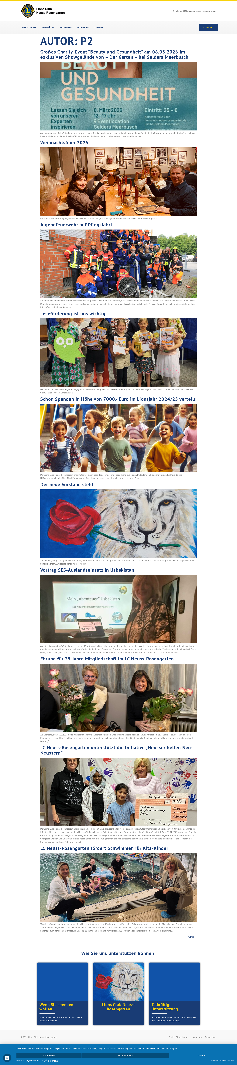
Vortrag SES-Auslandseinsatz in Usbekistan (87, 570)
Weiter (192, 936)
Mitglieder (83, 27)
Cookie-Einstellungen (179, 1037)
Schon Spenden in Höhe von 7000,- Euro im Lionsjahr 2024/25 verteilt (118, 399)
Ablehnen (49, 1055)
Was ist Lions (29, 27)
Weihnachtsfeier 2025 (64, 142)
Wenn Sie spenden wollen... (56, 1006)
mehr (201, 1055)
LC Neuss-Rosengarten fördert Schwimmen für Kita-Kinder (104, 848)
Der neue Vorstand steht (67, 484)
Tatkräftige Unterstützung (165, 1006)
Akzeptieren (125, 1055)
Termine (98, 27)
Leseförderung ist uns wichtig (72, 313)
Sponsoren (66, 27)
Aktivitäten (47, 27)
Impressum (197, 1037)
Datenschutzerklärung (227, 1060)
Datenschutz (211, 1037)
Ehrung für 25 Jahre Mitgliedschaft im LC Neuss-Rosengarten (107, 658)
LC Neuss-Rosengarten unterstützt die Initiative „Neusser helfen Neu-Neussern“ (116, 750)
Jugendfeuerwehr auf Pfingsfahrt (76, 224)
